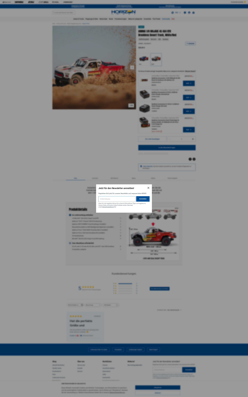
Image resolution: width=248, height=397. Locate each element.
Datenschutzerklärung (108, 207)
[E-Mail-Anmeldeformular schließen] (148, 188)
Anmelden (142, 199)
